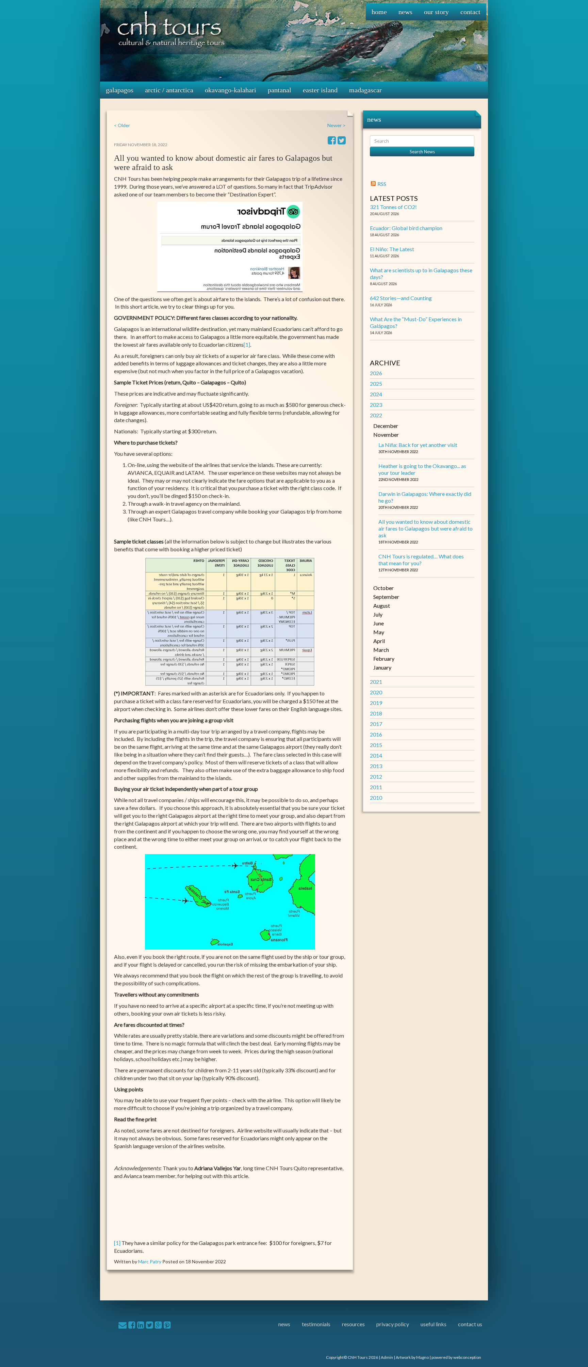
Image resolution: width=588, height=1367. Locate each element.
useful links (433, 1324)
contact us (470, 1324)
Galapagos (119, 90)
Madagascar (365, 90)
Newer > (336, 125)
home (379, 12)
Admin (387, 1357)
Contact (470, 12)
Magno (422, 1357)
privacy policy (392, 1324)
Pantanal (279, 90)
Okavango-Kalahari (230, 90)
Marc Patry (149, 1261)
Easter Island (320, 90)
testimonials (316, 1324)
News (405, 12)
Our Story (436, 12)
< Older (122, 125)
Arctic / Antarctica (169, 90)
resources (353, 1324)
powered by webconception (456, 1357)
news (284, 1324)
